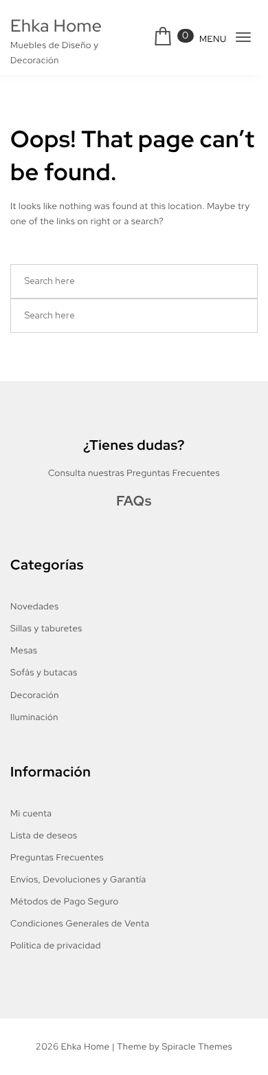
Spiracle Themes (196, 1046)
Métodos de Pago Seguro (64, 901)
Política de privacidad (55, 945)
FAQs (134, 501)
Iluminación (34, 717)
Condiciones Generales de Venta (79, 923)
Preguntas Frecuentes (57, 857)
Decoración (34, 695)
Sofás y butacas (44, 672)
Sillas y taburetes (46, 628)
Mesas (23, 650)
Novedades (34, 606)
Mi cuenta (31, 813)
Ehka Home (56, 25)
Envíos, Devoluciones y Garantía (78, 879)
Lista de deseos (43, 835)
